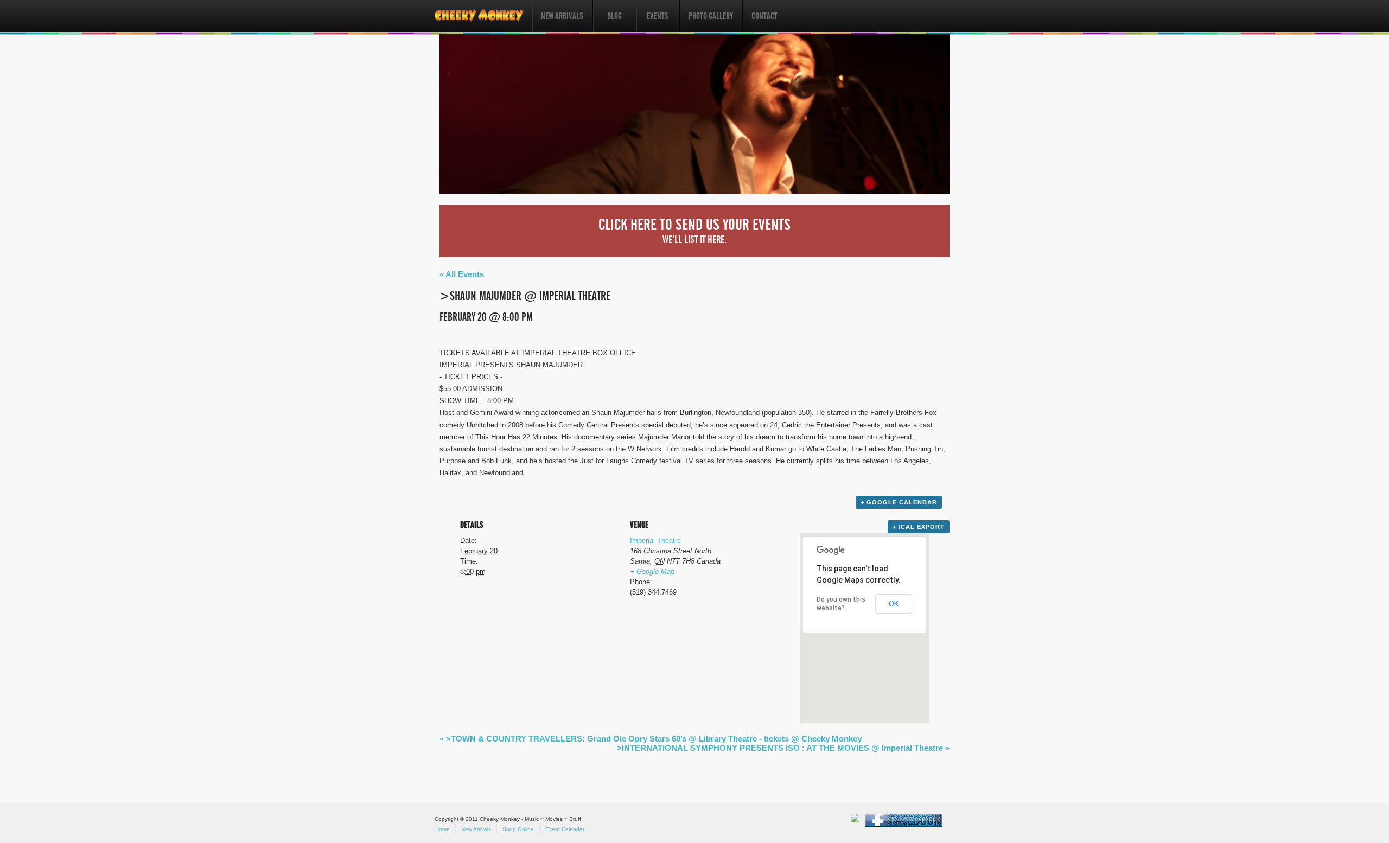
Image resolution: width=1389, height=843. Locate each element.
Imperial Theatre (655, 541)
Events (657, 16)
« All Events (461, 274)
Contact (764, 16)
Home (442, 829)
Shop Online (518, 829)
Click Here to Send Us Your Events (694, 230)
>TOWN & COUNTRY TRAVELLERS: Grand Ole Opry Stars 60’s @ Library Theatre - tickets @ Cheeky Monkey (650, 738)
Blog (614, 16)
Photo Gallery (711, 16)
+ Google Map (652, 571)
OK (894, 603)
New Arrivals (562, 16)
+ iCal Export (919, 526)
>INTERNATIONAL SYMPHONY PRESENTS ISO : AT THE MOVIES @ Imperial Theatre (783, 747)
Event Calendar (564, 829)
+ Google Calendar (899, 502)
